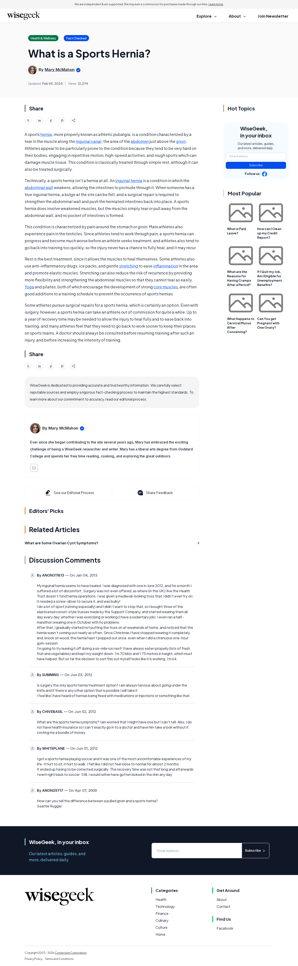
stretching (128, 265)
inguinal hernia (128, 180)
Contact (223, 906)
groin (181, 141)
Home (160, 934)
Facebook (225, 928)
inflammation (165, 265)
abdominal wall (39, 187)
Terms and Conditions (59, 959)
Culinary (162, 920)
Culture (162, 927)
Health (161, 899)
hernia (46, 134)
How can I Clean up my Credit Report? (269, 233)
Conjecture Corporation (71, 952)
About (222, 899)
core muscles (166, 286)
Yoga (29, 286)
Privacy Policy (33, 959)
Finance (162, 913)
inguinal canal (88, 141)
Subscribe (256, 165)
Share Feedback (159, 492)
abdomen (140, 141)
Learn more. (216, 4)
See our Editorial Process (74, 492)
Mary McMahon (60, 69)
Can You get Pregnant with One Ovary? (268, 323)
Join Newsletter (273, 16)
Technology (165, 906)
